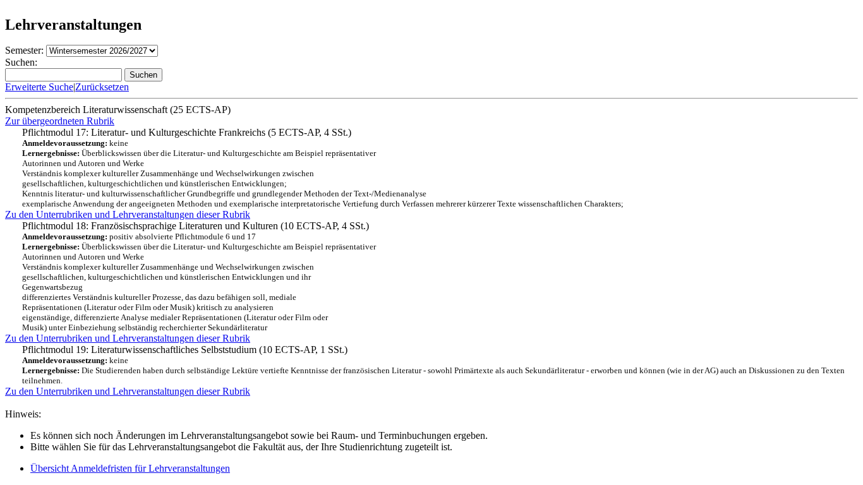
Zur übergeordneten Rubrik (59, 121)
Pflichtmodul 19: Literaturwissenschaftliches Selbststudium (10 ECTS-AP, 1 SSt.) (433, 364)
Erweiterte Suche (39, 86)
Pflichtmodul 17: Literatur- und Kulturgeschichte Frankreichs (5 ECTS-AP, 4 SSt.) (323, 167)
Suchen (143, 75)
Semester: (24, 50)
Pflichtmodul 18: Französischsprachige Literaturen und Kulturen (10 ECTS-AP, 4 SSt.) (199, 276)
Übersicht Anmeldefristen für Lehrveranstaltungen (130, 468)
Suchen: (21, 62)
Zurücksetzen (102, 86)
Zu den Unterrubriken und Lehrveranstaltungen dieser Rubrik (127, 214)
